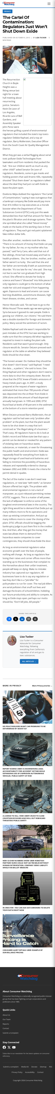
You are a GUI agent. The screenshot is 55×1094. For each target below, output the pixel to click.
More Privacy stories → (42, 685)
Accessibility (30, 1072)
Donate (34, 1067)
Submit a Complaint (10, 1033)
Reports (6, 1024)
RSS (50, 1067)
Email (28, 619)
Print (35, 619)
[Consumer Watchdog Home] (28, 977)
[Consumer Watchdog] (8, 4)
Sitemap (43, 1067)
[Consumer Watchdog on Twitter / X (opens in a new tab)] (9, 1048)
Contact (6, 1028)
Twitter (15, 619)
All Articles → (29, 661)
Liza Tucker (41, 38)
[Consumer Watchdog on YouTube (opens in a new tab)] (13, 1048)
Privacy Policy (17, 1072)
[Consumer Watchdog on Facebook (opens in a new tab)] (4, 1048)
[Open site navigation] (49, 4)
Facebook (9, 619)
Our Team (7, 1019)
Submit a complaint (11, 1067)
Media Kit (25, 1067)
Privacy (7, 11)
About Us (6, 1015)
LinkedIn (22, 619)
